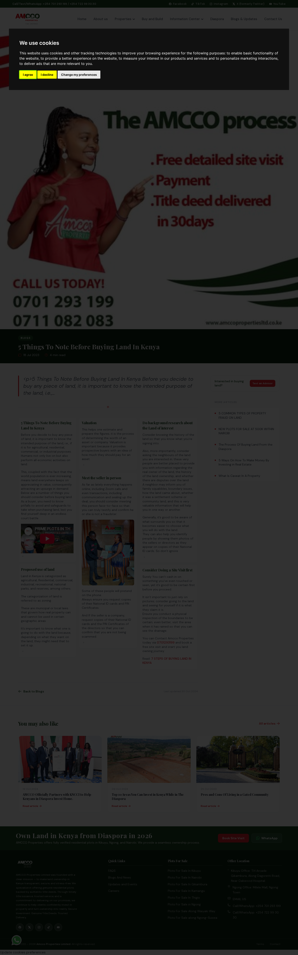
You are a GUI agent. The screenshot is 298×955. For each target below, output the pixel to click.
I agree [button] (28, 74)
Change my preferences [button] (79, 74)
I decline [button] (47, 74)
